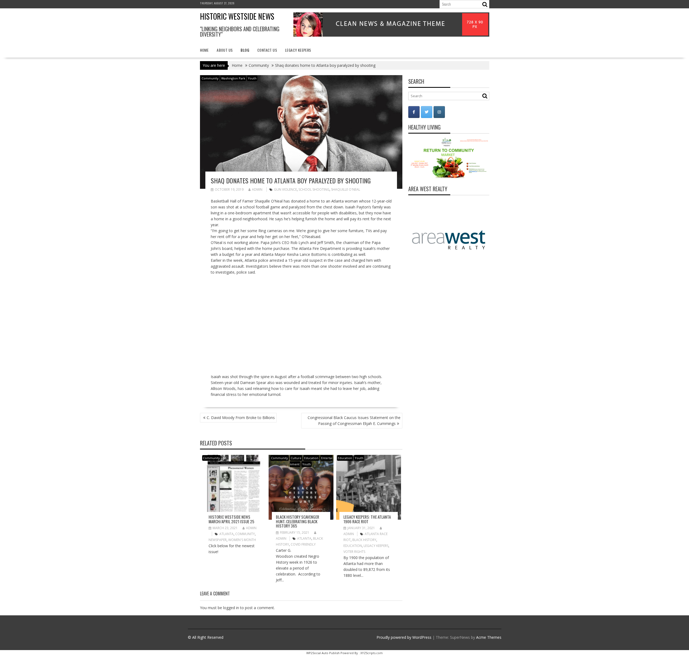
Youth (252, 78)
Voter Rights (354, 551)
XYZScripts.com (371, 653)
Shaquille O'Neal (345, 189)
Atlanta (226, 534)
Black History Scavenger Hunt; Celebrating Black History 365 (297, 521)
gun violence (285, 189)
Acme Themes (488, 637)
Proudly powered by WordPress (404, 637)
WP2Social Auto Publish (323, 653)
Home (204, 50)
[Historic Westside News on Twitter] (426, 112)
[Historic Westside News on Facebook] (414, 112)
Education (311, 458)
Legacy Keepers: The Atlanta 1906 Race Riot (367, 519)
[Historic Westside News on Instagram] (439, 112)
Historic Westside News (237, 16)
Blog (245, 50)
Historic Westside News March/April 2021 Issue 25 (231, 519)
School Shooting (313, 189)
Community (210, 78)
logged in (231, 607)
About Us (225, 50)
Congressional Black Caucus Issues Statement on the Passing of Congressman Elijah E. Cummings (354, 420)
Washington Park (233, 78)
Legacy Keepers (298, 50)
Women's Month (242, 540)
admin (257, 189)
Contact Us (267, 50)
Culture (296, 458)
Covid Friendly (303, 544)
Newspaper (218, 540)
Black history (364, 540)
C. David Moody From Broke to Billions (241, 417)
